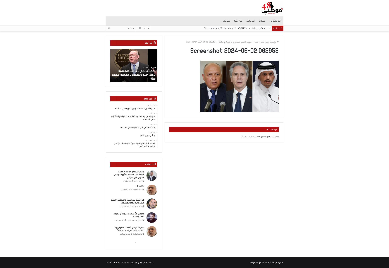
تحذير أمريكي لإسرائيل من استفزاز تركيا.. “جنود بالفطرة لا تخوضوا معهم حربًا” (237, 28)
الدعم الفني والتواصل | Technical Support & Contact (129, 262)
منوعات (226, 21)
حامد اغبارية (137, 189)
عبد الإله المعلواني (135, 220)
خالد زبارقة (138, 181)
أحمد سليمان (137, 206)
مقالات (262, 21)
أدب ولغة (250, 21)
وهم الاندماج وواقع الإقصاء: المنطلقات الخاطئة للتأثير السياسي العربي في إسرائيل (129, 175)
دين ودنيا (238, 21)
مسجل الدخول (260, 137)
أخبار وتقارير (276, 21)
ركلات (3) (140, 186)
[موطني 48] (272, 8)
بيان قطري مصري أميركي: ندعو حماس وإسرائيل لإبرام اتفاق (242, 42)
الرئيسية (273, 42)
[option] (133, 65)
